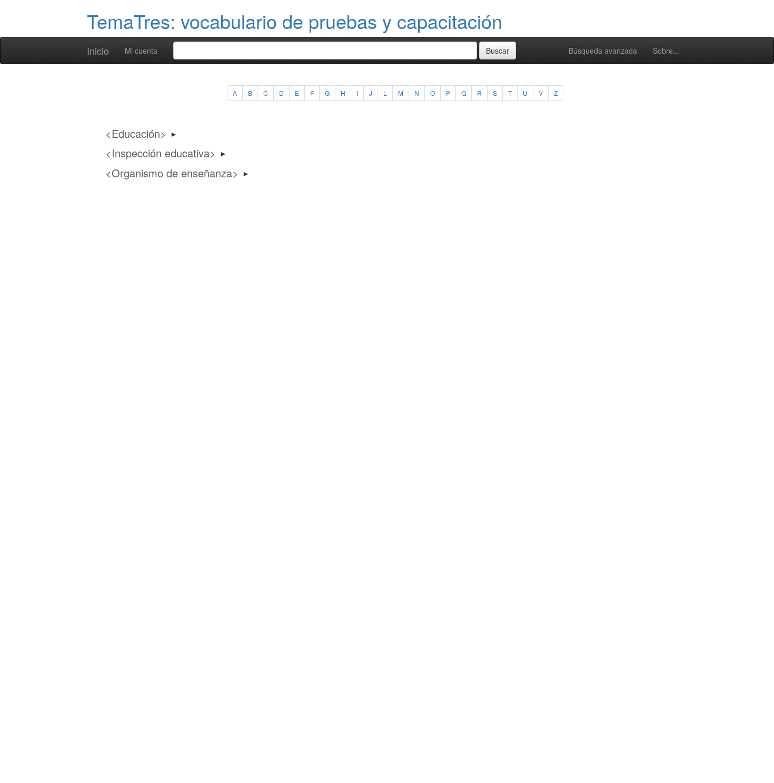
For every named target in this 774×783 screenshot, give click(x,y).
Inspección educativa (161, 152)
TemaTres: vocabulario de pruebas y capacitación (294, 20)
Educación (136, 133)
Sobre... (666, 50)
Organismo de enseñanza (172, 172)
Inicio (98, 50)
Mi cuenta (141, 50)
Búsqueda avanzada (603, 50)
